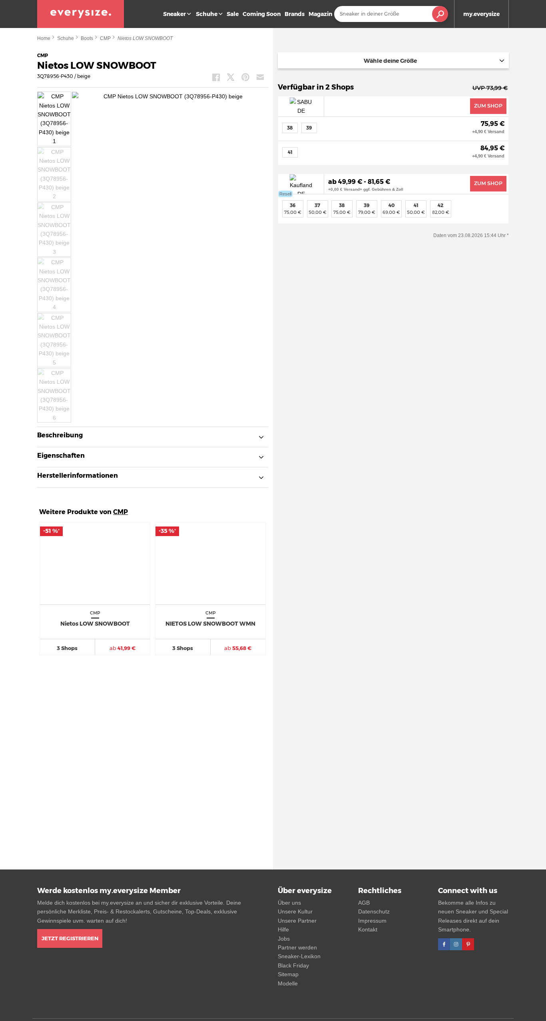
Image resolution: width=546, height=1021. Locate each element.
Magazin (320, 14)
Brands (295, 14)
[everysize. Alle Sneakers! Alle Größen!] (80, 14)
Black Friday (293, 965)
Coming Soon (262, 14)
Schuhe (206, 14)
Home (43, 38)
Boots (87, 38)
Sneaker (174, 14)
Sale (233, 14)
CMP (105, 38)
